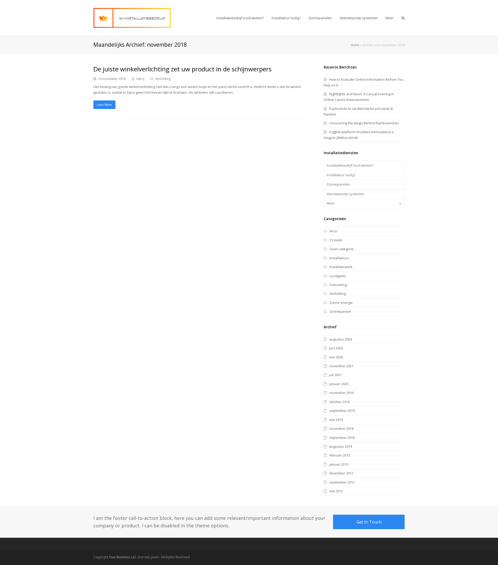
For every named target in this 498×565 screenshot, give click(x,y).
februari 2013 (339, 455)
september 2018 (342, 437)
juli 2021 (335, 374)
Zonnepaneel (340, 311)
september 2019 (342, 410)
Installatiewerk (340, 266)
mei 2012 (336, 491)
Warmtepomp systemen (345, 194)
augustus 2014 (340, 446)
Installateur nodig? (341, 175)
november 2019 (341, 392)
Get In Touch (369, 522)
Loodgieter (337, 276)
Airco (333, 231)
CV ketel (335, 240)
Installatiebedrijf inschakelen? (350, 165)
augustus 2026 (340, 339)
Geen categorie (341, 249)
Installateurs (339, 258)
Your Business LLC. (123, 557)
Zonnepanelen (338, 184)
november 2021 (341, 366)
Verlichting (163, 79)
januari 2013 (338, 464)
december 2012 (341, 473)
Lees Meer (104, 105)
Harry (140, 79)
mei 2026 (336, 357)
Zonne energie (341, 302)
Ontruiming (338, 284)
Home (355, 45)
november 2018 (341, 428)
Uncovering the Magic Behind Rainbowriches (364, 123)
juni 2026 (336, 348)
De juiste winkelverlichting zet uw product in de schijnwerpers (182, 69)
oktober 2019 (339, 401)
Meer (331, 203)
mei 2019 (336, 419)
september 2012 (342, 482)
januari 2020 (338, 384)
